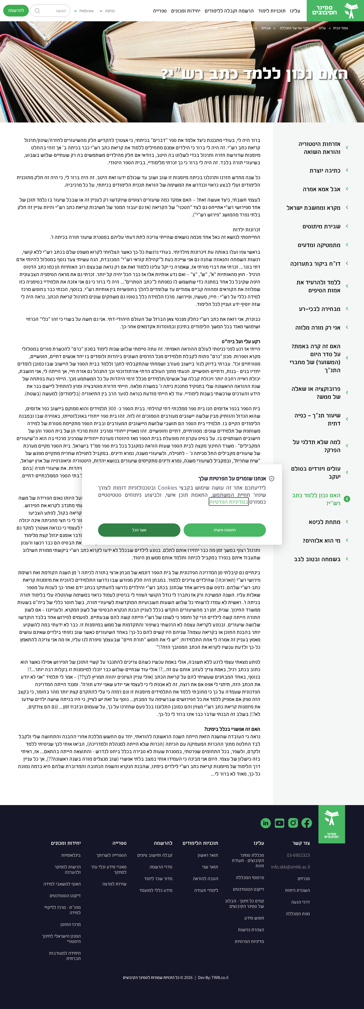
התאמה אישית (225, 530)
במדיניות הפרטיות (228, 501)
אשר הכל (139, 530)
